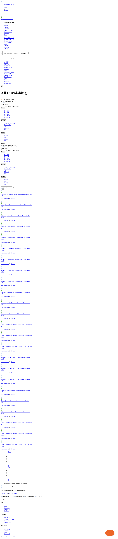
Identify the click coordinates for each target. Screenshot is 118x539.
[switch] (15, 99)
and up (6, 135)
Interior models (5, 198)
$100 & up (7, 117)
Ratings (3, 176)
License (3, 120)
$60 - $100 (7, 115)
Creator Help (7, 530)
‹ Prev (9, 452)
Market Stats (7, 522)
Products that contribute (10, 103)
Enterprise (7, 521)
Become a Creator (9, 4)
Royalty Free (7, 125)
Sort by (14, 187)
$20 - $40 (6, 112)
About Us (7, 517)
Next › (9, 467)
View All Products (9, 38)
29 (8, 466)
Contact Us (7, 534)
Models (13, 198)
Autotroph (16, 537)
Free (5, 35)
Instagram (7, 509)
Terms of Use (4, 493)
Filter (2, 143)
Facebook (7, 508)
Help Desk (7, 529)
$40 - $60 (6, 114)
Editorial (6, 128)
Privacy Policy (13, 493)
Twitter (6, 506)
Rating (3, 132)
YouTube (6, 511)
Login (5, 7)
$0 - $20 (6, 111)
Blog (5, 532)
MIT (5, 129)
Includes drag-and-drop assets (11, 106)
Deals (5, 44)
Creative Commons (9, 123)
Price (2, 108)
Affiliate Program (9, 519)
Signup (6, 10)
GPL (5, 126)
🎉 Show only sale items (7, 99)
